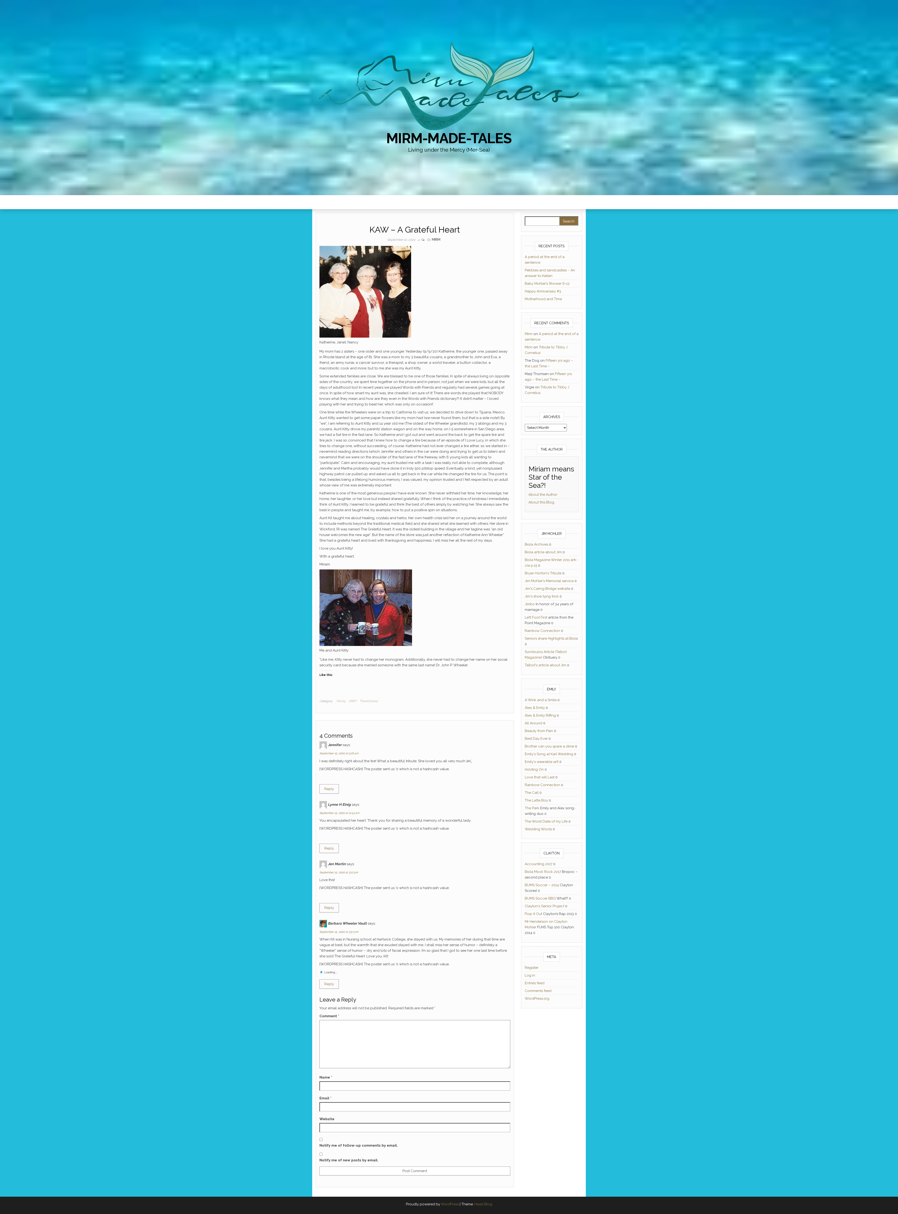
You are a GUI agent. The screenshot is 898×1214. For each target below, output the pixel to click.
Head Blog (483, 1204)
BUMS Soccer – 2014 (542, 885)
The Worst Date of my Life (546, 821)
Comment (329, 1016)
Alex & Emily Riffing (540, 715)
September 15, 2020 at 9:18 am (338, 753)
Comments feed (538, 991)
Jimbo (530, 604)
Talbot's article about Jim (545, 665)
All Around (533, 723)
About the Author (543, 494)
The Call (532, 793)
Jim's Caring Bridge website (547, 589)
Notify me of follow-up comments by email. (358, 1145)
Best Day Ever (536, 738)
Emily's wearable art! (541, 762)
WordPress (450, 1204)
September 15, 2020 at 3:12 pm (338, 872)
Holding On (534, 769)
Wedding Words (538, 829)
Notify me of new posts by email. (348, 1160)
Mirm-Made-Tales (448, 138)
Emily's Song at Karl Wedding (549, 754)
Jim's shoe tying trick (542, 596)
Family (341, 701)
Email (325, 1098)
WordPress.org (537, 998)
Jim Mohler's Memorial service (549, 581)
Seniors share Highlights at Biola (551, 638)
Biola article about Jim (543, 552)
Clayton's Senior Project (544, 906)
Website (326, 1119)
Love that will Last (539, 777)
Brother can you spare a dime (549, 746)
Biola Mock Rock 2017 (543, 872)
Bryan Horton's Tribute (543, 573)
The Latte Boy (536, 800)
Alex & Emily (535, 708)
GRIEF (352, 701)
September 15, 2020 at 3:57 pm (338, 931)
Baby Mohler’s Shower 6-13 (547, 283)
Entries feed (534, 983)
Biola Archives (536, 544)
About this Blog (541, 502)
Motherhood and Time (543, 299)
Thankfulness (369, 701)
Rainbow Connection (542, 631)
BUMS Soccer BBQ (540, 898)
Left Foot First (536, 617)
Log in (530, 975)
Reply (329, 789)
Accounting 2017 (538, 864)
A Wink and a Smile (541, 700)
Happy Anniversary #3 (543, 291)
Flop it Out (533, 914)
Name (325, 1077)
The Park (532, 808)
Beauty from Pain (539, 731)
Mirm (436, 239)
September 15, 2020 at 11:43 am (339, 813)
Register (531, 968)
